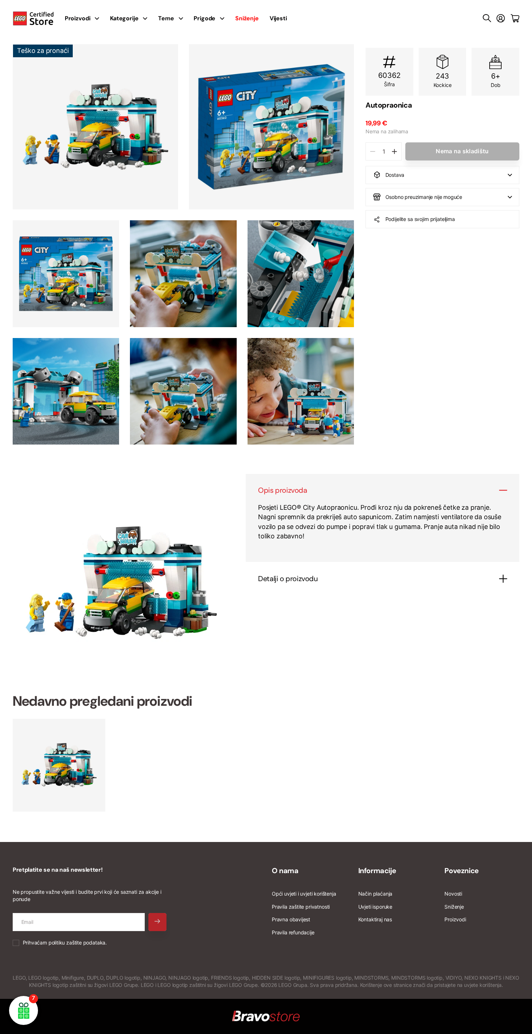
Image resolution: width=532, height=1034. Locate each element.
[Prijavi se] (501, 18)
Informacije (377, 870)
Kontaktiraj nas (375, 919)
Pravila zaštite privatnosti (301, 907)
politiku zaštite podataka (77, 942)
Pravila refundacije (293, 932)
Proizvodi (455, 919)
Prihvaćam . (65, 942)
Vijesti (278, 18)
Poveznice (461, 870)
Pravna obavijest (291, 919)
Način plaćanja (375, 894)
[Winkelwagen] (515, 18)
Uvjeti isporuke (375, 907)
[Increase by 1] (394, 151)
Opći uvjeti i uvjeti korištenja (304, 894)
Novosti (453, 894)
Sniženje (454, 907)
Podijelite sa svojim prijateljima (420, 219)
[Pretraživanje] (487, 18)
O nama (285, 870)
